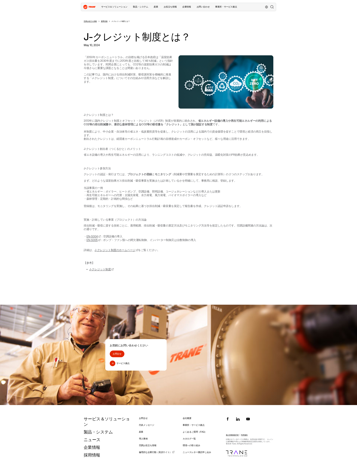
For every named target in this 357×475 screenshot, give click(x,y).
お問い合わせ (203, 6)
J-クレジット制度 (100, 269)
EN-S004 (92, 236)
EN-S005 (92, 240)
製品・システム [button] (140, 6)
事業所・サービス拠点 (226, 6)
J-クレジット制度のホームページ (115, 250)
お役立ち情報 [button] (170, 6)
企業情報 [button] (186, 6)
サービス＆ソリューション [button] (114, 6)
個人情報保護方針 (232, 435)
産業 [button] (156, 6)
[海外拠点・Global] (266, 7)
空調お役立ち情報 (90, 21)
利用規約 (244, 435)
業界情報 (104, 21)
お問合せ (117, 353)
